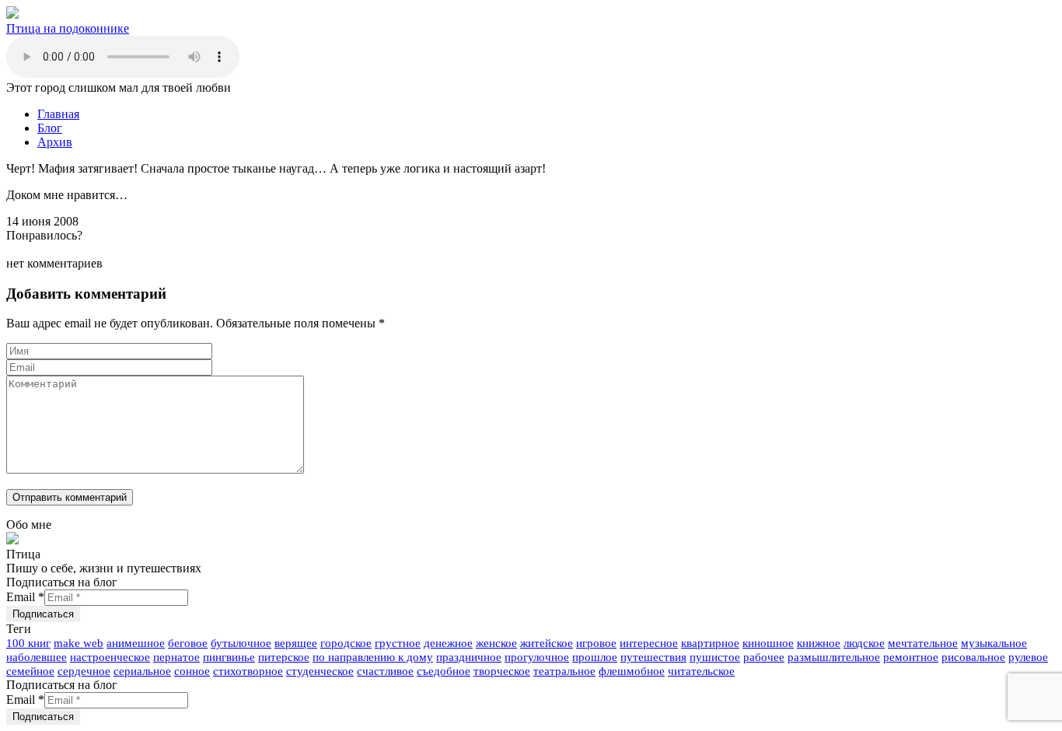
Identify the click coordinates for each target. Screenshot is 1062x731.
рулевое (1028, 657)
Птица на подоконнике (67, 28)
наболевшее (36, 657)
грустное (398, 643)
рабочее (763, 657)
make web (78, 643)
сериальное (142, 671)
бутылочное (241, 643)
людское (864, 643)
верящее (295, 643)
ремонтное (910, 657)
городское (346, 643)
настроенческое (110, 657)
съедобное (443, 671)
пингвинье (229, 657)
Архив (54, 142)
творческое (501, 671)
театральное (564, 671)
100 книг (28, 643)
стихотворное (248, 671)
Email (25, 596)
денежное (448, 643)
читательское (701, 671)
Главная (58, 114)
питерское (283, 657)
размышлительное (834, 657)
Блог (49, 128)
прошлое (594, 657)
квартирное (710, 643)
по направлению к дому (373, 657)
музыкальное (994, 643)
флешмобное (632, 671)
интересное (649, 643)
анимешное (136, 643)
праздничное (468, 657)
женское (496, 643)
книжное (818, 643)
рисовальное (973, 657)
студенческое (320, 671)
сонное (192, 671)
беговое (188, 643)
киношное (768, 643)
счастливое (385, 671)
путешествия (653, 657)
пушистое (715, 657)
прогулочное (537, 657)
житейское (546, 643)
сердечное (84, 671)
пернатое (176, 657)
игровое (596, 643)
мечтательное (923, 643)
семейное (30, 671)
